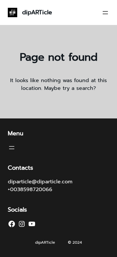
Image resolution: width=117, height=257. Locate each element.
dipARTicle (37, 12)
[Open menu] (105, 13)
